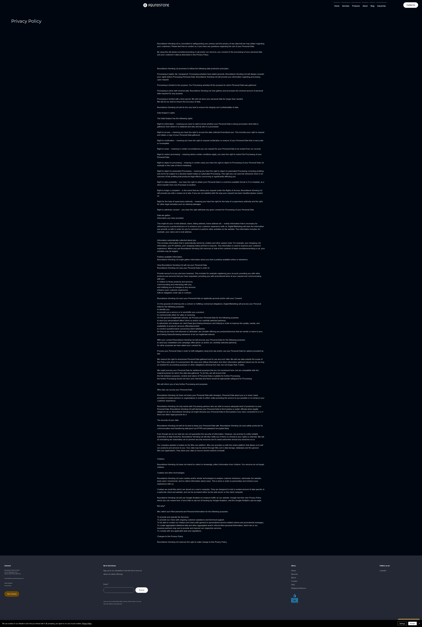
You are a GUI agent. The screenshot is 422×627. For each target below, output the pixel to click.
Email (105, 584)
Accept (412, 623)
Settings (402, 623)
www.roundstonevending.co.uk (186, 52)
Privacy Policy (87, 623)
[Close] (419, 623)
